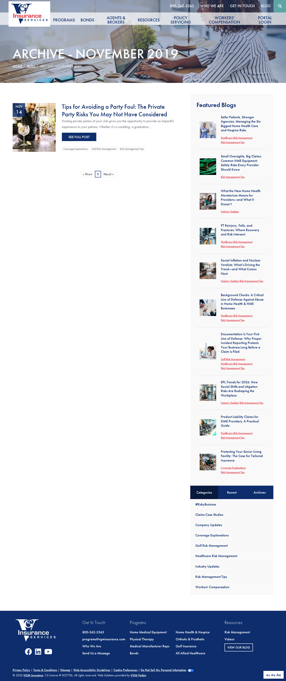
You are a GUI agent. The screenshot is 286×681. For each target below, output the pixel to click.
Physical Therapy (142, 639)
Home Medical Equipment (148, 632)
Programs (64, 20)
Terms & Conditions (45, 670)
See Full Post (79, 137)
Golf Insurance (186, 646)
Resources (149, 20)
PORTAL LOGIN (265, 20)
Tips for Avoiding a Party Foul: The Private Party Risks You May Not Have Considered (114, 110)
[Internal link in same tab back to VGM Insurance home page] (36, 633)
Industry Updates (230, 211)
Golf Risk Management (104, 149)
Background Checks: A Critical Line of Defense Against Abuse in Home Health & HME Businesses (242, 301)
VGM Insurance (33, 675)
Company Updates (208, 525)
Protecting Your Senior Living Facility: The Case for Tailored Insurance (242, 455)
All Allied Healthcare (190, 653)
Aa (268, 675)
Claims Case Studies (209, 514)
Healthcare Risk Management (236, 138)
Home (17, 66)
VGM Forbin (138, 675)
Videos (229, 639)
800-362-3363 (182, 5)
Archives (260, 492)
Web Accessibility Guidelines (91, 670)
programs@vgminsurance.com (103, 639)
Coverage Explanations (75, 149)
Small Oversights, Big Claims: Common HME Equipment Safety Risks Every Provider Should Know (241, 163)
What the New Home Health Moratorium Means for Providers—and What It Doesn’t (241, 197)
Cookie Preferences (125, 670)
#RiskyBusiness (205, 504)
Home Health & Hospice (193, 632)
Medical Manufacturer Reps (149, 646)
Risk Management (237, 632)
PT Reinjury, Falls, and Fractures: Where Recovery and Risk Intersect (240, 229)
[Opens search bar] (280, 6)
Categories (204, 492)
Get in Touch (242, 5)
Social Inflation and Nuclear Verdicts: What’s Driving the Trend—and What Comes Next (241, 267)
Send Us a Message (96, 653)
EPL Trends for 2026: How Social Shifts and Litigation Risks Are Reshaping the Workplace (239, 389)
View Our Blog (238, 647)
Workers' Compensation (224, 20)
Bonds (87, 20)
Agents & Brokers (116, 20)
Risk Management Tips (132, 149)
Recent (232, 492)
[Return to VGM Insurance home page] (29, 14)
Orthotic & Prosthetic (190, 639)
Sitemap (65, 670)
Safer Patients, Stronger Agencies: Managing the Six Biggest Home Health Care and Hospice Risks (241, 124)
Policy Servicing (180, 20)
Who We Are (212, 5)
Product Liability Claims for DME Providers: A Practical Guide (240, 421)
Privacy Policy (21, 670)
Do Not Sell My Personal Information (163, 670)
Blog (266, 5)
